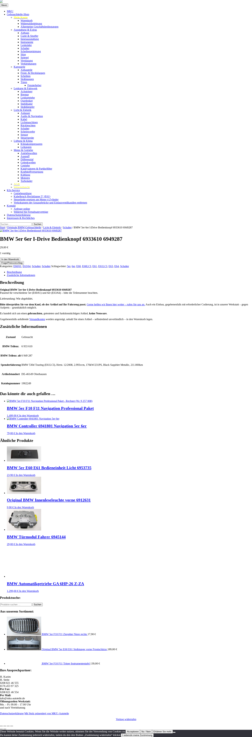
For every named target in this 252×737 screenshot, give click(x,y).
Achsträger (26, 91)
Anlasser (25, 113)
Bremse (25, 94)
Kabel (24, 119)
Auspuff (25, 156)
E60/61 (17, 266)
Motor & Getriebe (23, 150)
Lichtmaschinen (29, 122)
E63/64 (27, 266)
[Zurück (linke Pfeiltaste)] (1, 729)
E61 (94, 266)
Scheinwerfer (28, 131)
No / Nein (146, 731)
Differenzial (27, 159)
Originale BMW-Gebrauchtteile (24, 227)
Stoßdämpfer (27, 106)
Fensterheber (34, 85)
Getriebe (25, 165)
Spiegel (25, 57)
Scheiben (26, 76)
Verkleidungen (28, 63)
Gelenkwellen (28, 162)
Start (2, 227)
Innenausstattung (30, 39)
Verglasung (27, 60)
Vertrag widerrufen (126, 719)
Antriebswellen (29, 153)
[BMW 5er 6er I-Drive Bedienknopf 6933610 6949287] (31, 230)
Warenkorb (27, 20)
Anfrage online (22, 208)
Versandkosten (37, 319)
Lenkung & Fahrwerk (25, 88)
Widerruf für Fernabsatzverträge (31, 211)
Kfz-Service (13, 190)
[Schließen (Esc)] (11, 726)
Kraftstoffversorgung (32, 171)
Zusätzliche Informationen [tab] (21, 275)
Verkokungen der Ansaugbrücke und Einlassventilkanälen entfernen (50, 202)
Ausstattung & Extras (25, 29)
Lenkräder (26, 45)
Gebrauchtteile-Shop (18, 14)
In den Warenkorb (10, 259)
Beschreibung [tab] (14, 272)
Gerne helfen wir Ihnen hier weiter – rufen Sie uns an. (116, 304)
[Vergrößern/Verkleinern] (1, 726)
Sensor (24, 134)
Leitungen (26, 147)
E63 (111, 266)
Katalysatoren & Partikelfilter (36, 168)
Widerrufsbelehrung (31, 23)
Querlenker (27, 100)
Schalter (25, 48)
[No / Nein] (174, 732)
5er (68, 266)
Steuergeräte (27, 137)
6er (73, 266)
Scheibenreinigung (31, 51)
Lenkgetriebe (28, 97)
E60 (78, 266)
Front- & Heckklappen (33, 73)
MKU (10, 11)
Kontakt (11, 205)
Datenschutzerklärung (19, 214)
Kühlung (25, 174)
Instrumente (27, 42)
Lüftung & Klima (23, 140)
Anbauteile (26, 69)
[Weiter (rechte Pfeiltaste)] (4, 729)
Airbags (25, 32)
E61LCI (102, 266)
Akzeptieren (133, 731)
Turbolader (26, 181)
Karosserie (19, 66)
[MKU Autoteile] (126, 1)
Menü (4, 5)
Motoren (25, 177)
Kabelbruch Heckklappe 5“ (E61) (32, 196)
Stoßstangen (27, 79)
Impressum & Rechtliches (21, 218)
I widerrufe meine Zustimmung (137, 735)
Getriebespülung (23, 193)
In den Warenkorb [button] (29, 415)
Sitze (23, 54)
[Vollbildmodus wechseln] (4, 726)
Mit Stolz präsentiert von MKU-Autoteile (46, 713)
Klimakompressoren (31, 143)
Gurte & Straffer (29, 35)
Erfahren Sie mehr (162, 731)
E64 (116, 266)
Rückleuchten (28, 125)
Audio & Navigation (32, 116)
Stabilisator (27, 103)
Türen (24, 82)
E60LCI (86, 266)
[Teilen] (8, 726)
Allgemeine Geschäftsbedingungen (39, 26)
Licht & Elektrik (22, 110)
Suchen (37, 604)
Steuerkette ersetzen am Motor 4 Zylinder (36, 199)
